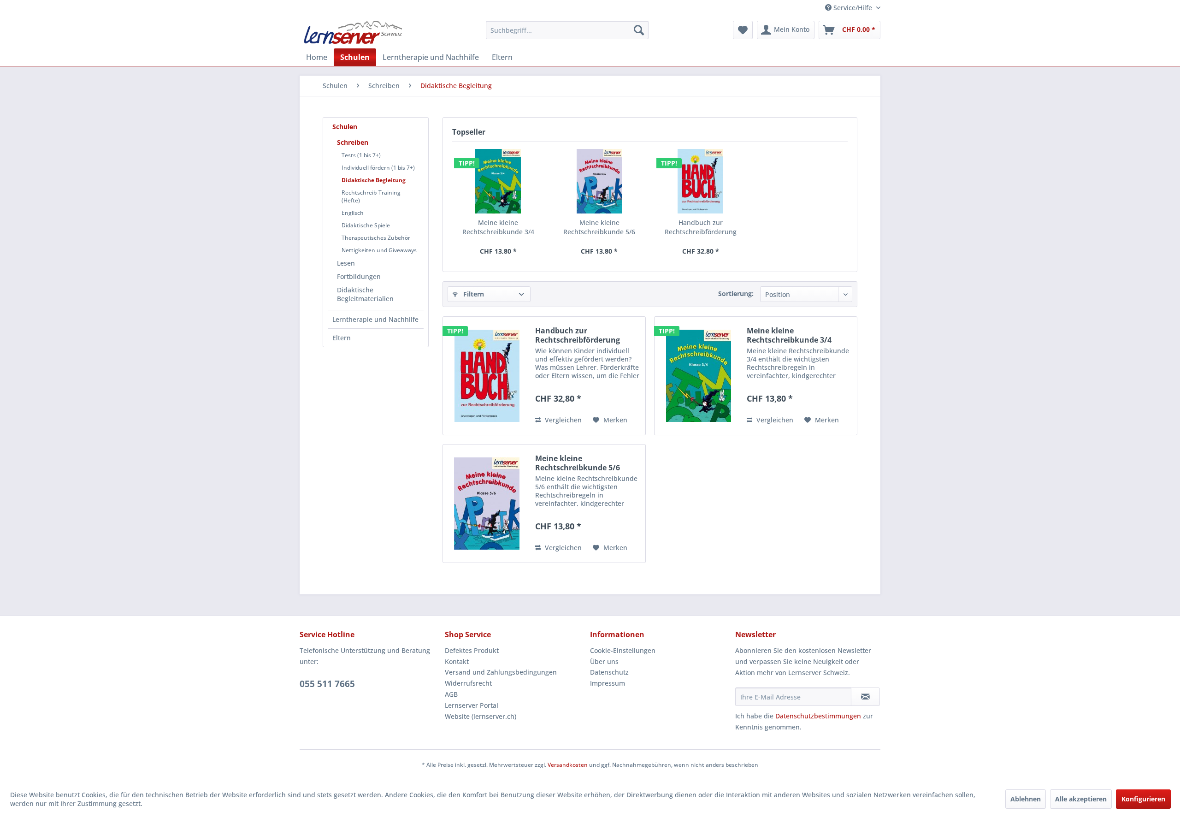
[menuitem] (567, 30)
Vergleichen (562, 419)
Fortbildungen (359, 276)
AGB (451, 694)
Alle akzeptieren (1081, 798)
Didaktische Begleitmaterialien (365, 294)
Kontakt (457, 661)
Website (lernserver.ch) (480, 716)
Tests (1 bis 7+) (361, 155)
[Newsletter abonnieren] (865, 697)
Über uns (604, 661)
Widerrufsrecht (468, 683)
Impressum (607, 683)
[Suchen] (639, 30)
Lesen (346, 263)
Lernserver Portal (471, 705)
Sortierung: (736, 293)
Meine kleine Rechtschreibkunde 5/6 (599, 227)
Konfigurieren (1143, 798)
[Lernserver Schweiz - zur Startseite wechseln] (353, 32)
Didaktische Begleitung (374, 180)
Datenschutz (609, 672)
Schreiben (352, 142)
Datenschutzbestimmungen (818, 715)
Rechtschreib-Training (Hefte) (371, 196)
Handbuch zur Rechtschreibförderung (701, 227)
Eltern (341, 337)
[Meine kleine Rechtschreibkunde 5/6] (599, 181)
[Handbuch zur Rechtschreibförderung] (700, 181)
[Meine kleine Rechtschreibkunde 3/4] (498, 181)
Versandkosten (568, 765)
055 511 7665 (327, 684)
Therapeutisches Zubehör (376, 238)
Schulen (344, 126)
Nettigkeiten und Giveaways (379, 250)
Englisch (353, 213)
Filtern (472, 294)
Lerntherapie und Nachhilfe (375, 319)
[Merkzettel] (743, 30)
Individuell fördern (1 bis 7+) (378, 168)
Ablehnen (1025, 798)
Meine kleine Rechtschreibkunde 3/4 (498, 227)
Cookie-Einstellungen (622, 650)
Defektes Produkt (472, 650)
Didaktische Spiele (366, 225)
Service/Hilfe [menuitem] (853, 7)
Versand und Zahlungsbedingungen (501, 672)
